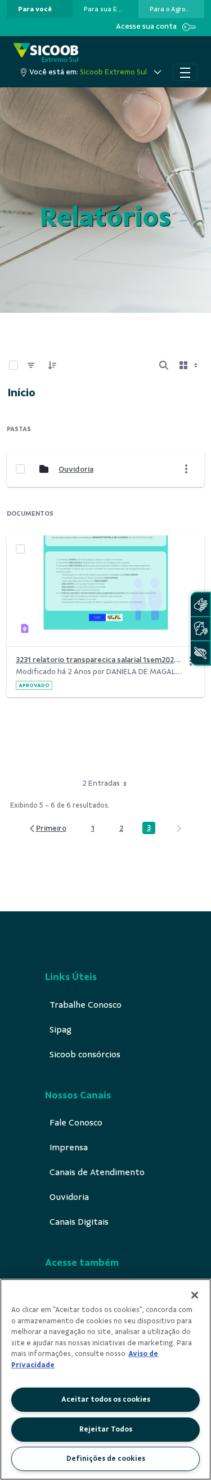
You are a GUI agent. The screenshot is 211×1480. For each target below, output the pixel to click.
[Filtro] (31, 365)
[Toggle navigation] (185, 72)
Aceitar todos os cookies (105, 1399)
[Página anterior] (47, 829)
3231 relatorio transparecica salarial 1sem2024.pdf (99, 659)
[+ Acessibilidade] (200, 652)
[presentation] (40, 9)
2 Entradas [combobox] (101, 783)
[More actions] (186, 469)
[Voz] (200, 628)
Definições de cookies (105, 1459)
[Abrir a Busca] (164, 365)
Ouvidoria (76, 469)
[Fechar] (194, 1295)
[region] (105, 1379)
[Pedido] (52, 365)
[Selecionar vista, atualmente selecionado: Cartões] (189, 365)
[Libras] (200, 604)
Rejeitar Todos (105, 1429)
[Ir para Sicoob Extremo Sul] (46, 53)
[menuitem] (35, 9)
